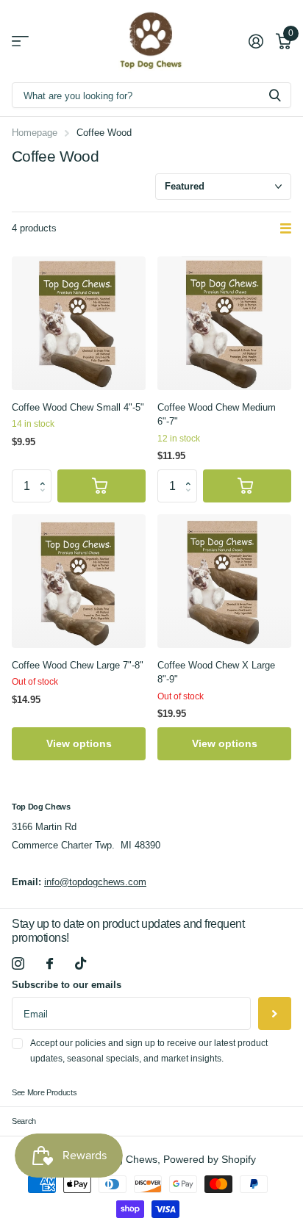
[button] (46, 474)
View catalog (20, 41)
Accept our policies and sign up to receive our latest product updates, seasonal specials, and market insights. (149, 1051)
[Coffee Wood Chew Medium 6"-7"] (224, 323)
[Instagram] (18, 963)
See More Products (44, 1092)
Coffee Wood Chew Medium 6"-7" (216, 415)
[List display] (285, 229)
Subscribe (274, 1013)
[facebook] (49, 963)
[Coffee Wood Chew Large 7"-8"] (79, 581)
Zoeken (275, 95)
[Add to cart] (101, 485)
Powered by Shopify (209, 1159)
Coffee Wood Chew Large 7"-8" (77, 665)
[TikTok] (80, 963)
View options (79, 743)
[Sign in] (255, 41)
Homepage (34, 132)
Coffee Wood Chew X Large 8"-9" (216, 672)
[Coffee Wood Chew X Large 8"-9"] (224, 581)
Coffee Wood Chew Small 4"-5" (78, 407)
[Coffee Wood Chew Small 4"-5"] (79, 323)
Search (24, 1121)
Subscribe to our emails (66, 984)
